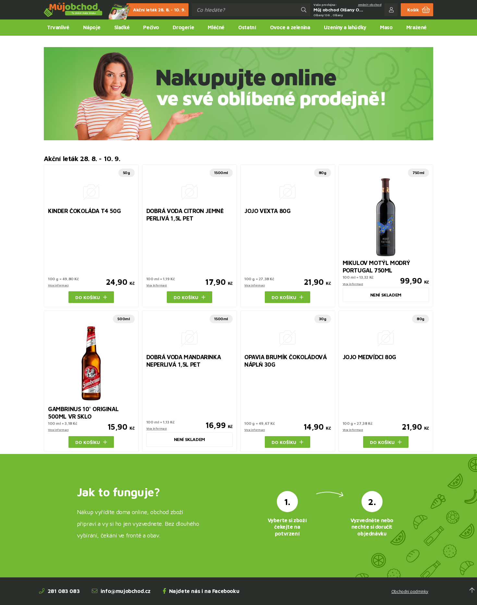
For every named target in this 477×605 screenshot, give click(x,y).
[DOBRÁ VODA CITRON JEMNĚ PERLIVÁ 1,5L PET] (189, 191)
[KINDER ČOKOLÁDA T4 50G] (91, 191)
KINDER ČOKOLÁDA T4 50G (84, 211)
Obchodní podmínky (409, 591)
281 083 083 (64, 591)
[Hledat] (304, 10)
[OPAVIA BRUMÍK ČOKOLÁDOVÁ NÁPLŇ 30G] (287, 337)
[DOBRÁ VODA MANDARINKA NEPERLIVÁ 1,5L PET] (189, 337)
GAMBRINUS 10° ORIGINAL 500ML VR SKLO (83, 413)
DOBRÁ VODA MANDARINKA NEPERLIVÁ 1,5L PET (183, 361)
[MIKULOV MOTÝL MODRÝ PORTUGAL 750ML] (386, 217)
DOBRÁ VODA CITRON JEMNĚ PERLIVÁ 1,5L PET (185, 215)
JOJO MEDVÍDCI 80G (369, 357)
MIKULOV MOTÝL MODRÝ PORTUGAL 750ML (376, 266)
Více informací (58, 285)
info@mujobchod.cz (126, 591)
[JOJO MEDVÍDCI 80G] (386, 337)
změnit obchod (370, 4)
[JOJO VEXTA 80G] (287, 191)
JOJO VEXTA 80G (267, 211)
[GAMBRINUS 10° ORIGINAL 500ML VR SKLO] (91, 363)
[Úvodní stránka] (73, 10)
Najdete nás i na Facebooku (204, 591)
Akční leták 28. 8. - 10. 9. (159, 9)
